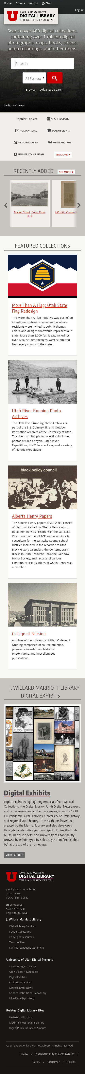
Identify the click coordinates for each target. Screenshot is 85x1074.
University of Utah (30, 154)
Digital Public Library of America (27, 1028)
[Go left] (8, 205)
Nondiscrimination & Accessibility (55, 1053)
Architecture (59, 118)
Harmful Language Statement (26, 947)
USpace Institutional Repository (27, 993)
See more (62, 154)
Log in (79, 10)
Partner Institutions (20, 1017)
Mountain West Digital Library (26, 1022)
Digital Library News (21, 988)
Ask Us (33, 3)
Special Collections (20, 931)
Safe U (36, 1062)
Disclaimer (53, 1062)
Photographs (61, 142)
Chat (48, 3)
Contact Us (15, 904)
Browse (20, 3)
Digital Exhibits (17, 977)
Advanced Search (51, 89)
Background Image (14, 105)
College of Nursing (29, 633)
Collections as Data (20, 982)
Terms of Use (17, 942)
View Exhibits (14, 855)
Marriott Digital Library (22, 966)
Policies (71, 1062)
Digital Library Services (22, 926)
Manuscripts (60, 130)
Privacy (24, 1053)
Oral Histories (27, 142)
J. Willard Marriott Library (21, 889)
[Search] (54, 77)
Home (8, 3)
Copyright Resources (21, 937)
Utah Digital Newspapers (23, 972)
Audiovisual (28, 130)
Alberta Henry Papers (32, 516)
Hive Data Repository (21, 998)
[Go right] (77, 205)
